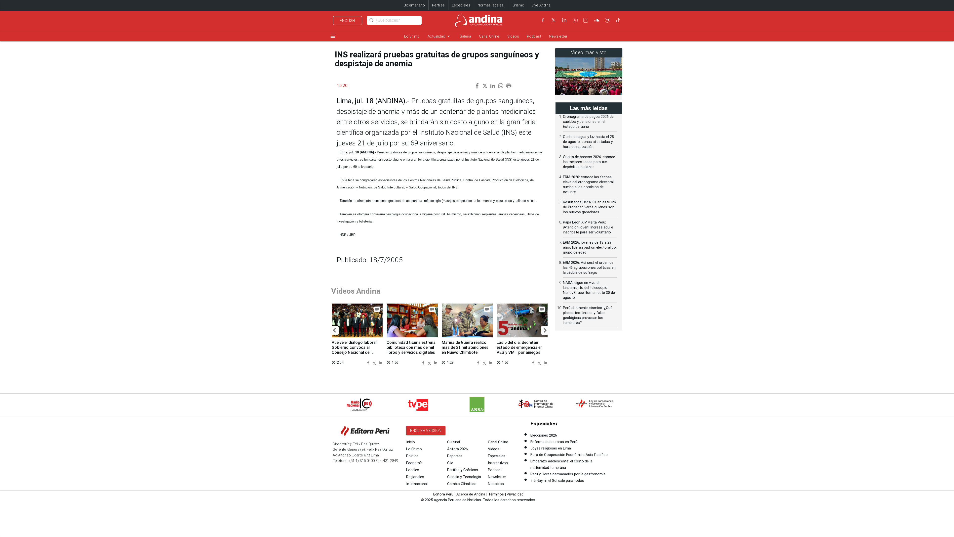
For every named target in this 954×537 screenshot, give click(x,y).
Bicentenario (414, 5)
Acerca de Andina (470, 494)
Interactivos (498, 463)
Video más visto (589, 52)
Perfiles (438, 5)
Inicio (410, 442)
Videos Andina (355, 291)
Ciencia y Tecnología (464, 477)
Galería (465, 36)
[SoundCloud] (597, 20)
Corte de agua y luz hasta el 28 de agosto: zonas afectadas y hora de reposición (588, 141)
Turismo (517, 5)
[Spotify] (607, 20)
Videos (513, 36)
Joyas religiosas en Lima (550, 448)
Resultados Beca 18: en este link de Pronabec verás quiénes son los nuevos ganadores (589, 207)
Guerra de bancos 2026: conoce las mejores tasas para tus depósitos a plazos (589, 162)
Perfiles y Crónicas (462, 470)
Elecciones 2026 (543, 435)
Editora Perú (443, 494)
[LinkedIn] (564, 20)
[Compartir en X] (375, 362)
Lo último (412, 36)
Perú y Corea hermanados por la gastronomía (567, 474)
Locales (412, 470)
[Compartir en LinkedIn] (380, 362)
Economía (414, 463)
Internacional (417, 484)
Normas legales (490, 5)
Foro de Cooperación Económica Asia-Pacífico (569, 454)
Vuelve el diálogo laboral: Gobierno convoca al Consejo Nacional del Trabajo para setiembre (355, 349)
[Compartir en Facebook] (369, 362)
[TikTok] (618, 20)
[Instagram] (586, 20)
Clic (450, 463)
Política (412, 456)
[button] (334, 330)
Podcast (534, 36)
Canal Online (489, 36)
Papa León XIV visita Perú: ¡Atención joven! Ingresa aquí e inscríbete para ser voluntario (588, 227)
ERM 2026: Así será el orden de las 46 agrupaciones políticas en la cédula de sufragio (589, 267)
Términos (496, 494)
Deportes (454, 456)
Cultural (453, 442)
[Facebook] (543, 20)
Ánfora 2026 (457, 449)
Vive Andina (541, 5)
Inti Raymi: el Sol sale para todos (557, 480)
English (347, 21)
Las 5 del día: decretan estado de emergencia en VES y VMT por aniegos (520, 347)
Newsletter (558, 36)
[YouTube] (575, 20)
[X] (553, 20)
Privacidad (515, 494)
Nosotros (496, 484)
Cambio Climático (462, 484)
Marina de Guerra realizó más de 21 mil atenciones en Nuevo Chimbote (465, 347)
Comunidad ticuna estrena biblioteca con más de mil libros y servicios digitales (411, 347)
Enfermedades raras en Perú (553, 442)
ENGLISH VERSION (425, 431)
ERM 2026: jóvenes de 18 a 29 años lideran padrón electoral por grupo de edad (590, 247)
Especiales (461, 5)
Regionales (415, 477)
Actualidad (440, 36)
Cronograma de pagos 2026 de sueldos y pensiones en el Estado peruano (588, 121)
